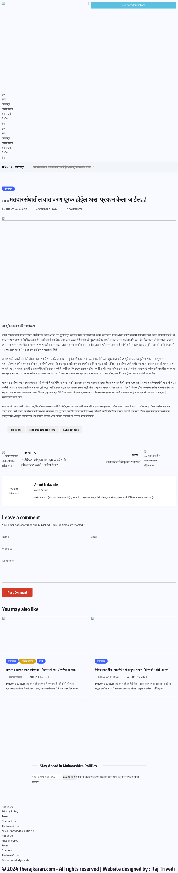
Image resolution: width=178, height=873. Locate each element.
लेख (4, 123)
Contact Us (9, 821)
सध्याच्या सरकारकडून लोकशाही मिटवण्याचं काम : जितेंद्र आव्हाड (41, 669)
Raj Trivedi (163, 868)
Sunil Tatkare (71, 429)
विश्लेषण (5, 119)
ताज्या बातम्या (7, 109)
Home (5, 167)
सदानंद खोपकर (15, 677)
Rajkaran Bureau (109, 677)
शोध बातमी (6, 114)
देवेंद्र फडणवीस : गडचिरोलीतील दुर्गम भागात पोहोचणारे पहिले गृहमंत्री (132, 669)
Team (5, 816)
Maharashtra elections (42, 429)
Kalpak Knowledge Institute (18, 831)
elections (16, 429)
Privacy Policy (10, 811)
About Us (7, 806)
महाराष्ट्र (6, 104)
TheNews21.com (11, 826)
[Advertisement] (89, 731)
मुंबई (4, 99)
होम (3, 94)
